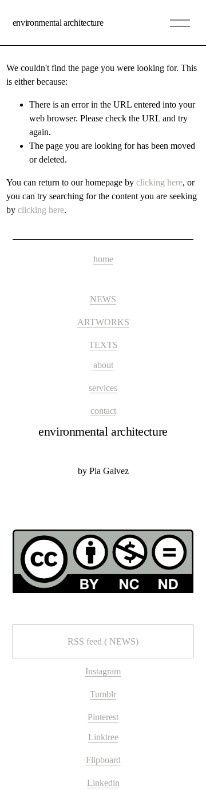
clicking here (159, 182)
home (103, 259)
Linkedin (103, 783)
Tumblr (103, 694)
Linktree (103, 737)
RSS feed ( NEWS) (103, 641)
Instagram (103, 671)
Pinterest (103, 717)
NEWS (103, 299)
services (103, 388)
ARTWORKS (103, 322)
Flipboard (103, 760)
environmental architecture (58, 22)
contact (103, 411)
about (103, 365)
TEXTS (103, 345)
